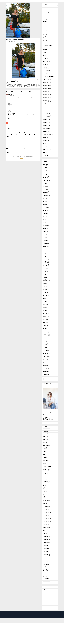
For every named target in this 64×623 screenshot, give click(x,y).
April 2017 (44, 220)
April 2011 (44, 328)
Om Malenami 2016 (46, 95)
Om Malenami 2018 (46, 98)
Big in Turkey (45, 12)
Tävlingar (44, 103)
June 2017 (44, 217)
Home (25, 1)
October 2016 (45, 229)
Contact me (30, 1)
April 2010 (44, 346)
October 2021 (45, 162)
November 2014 (45, 264)
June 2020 (44, 168)
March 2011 (44, 329)
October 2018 (45, 194)
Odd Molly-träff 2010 (46, 82)
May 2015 (44, 255)
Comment (8, 136)
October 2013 (45, 283)
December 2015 (45, 244)
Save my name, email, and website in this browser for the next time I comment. (23, 156)
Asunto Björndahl (46, 61)
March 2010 (45, 347)
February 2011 (45, 331)
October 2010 (45, 337)
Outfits (51, 1)
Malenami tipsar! (46, 149)
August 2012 (45, 304)
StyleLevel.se (13, 81)
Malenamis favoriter (46, 150)
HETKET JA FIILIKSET (46, 22)
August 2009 (45, 358)
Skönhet (44, 146)
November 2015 (45, 246)
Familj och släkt (45, 70)
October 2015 (45, 247)
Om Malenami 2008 (46, 83)
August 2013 (45, 286)
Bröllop (44, 67)
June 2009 (44, 361)
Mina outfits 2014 (46, 122)
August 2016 (45, 232)
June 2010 (44, 343)
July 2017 (44, 216)
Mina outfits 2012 (46, 119)
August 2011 (45, 322)
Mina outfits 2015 (46, 124)
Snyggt (44, 55)
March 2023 (45, 161)
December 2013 (45, 280)
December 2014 (45, 262)
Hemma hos (45, 25)
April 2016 (44, 238)
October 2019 (45, 179)
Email (25, 148)
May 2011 (44, 326)
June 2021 (44, 165)
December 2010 (45, 334)
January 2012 (45, 314)
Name (7, 148)
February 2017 (45, 223)
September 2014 (45, 267)
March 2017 (45, 222)
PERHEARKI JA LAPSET (46, 145)
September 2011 (45, 320)
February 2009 (45, 367)
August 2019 (45, 182)
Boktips (44, 33)
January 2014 (45, 279)
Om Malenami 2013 (46, 91)
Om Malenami (35, 1)
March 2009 (45, 365)
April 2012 (44, 310)
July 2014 (44, 270)
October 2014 (45, 265)
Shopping (44, 473)
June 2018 (44, 200)
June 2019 (44, 183)
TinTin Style (45, 140)
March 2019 (45, 186)
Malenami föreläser (46, 77)
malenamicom (49, 418)
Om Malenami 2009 (46, 85)
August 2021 (45, 164)
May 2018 (44, 201)
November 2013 (45, 282)
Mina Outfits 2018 (46, 128)
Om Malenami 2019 (46, 100)
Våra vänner (45, 106)
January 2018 (45, 207)
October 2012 (45, 301)
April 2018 (44, 203)
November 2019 (45, 177)
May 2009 (44, 362)
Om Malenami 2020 (46, 101)
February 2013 (45, 295)
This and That (45, 104)
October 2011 (45, 319)
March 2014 (45, 276)
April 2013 (44, 292)
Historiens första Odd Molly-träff (48, 76)
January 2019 (45, 189)
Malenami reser (45, 13)
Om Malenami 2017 (46, 97)
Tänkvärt (44, 39)
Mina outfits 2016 (46, 125)
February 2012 (45, 313)
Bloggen (44, 64)
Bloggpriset (45, 65)
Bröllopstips (45, 68)
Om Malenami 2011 (46, 88)
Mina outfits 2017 (46, 127)
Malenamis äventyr (46, 16)
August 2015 (45, 250)
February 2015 (45, 259)
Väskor (44, 479)
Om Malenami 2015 (46, 94)
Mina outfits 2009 (46, 115)
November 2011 (45, 317)
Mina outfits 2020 (46, 131)
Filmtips (44, 34)
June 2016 (44, 235)
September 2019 (45, 180)
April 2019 (44, 185)
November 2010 (45, 335)
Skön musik (45, 37)
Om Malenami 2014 (46, 92)
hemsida (17, 86)
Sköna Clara (45, 561)
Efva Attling (45, 470)
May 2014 (44, 273)
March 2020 (45, 171)
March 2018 (45, 204)
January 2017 (45, 225)
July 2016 (44, 234)
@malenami (45, 608)
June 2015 (44, 253)
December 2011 (45, 316)
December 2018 (45, 191)
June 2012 (44, 307)
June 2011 (44, 325)
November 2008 (45, 371)
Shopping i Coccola (46, 137)
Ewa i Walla (45, 109)
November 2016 (45, 228)
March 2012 (45, 311)
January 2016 (45, 243)
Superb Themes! (13, 617)
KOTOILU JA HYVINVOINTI (47, 45)
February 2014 (45, 277)
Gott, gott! (45, 36)
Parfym (44, 152)
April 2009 (44, 364)
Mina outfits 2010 (46, 116)
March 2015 (45, 258)
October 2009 (45, 355)
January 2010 (45, 350)
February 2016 (45, 241)
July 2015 (44, 252)
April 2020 (44, 170)
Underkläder (45, 564)
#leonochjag (45, 482)
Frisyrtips (44, 570)
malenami (48, 416)
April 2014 (44, 274)
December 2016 (45, 226)
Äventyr (44, 433)
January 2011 (45, 332)
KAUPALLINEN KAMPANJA (47, 43)
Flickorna (44, 21)
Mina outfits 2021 (46, 133)
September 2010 (45, 338)
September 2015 (45, 249)
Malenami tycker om (46, 79)
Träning (44, 40)
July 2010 (44, 341)
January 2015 (45, 261)
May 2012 (44, 308)
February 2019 (45, 188)
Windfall (44, 19)
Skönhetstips (45, 153)
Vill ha (44, 143)
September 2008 (46, 374)
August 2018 (45, 197)
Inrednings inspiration (46, 27)
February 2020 (45, 173)
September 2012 (45, 302)
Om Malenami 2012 (46, 89)
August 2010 (45, 340)
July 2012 (44, 305)
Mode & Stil (45, 49)
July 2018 (44, 198)
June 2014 (44, 271)
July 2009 (44, 359)
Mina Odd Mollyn (46, 112)
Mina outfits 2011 (46, 118)
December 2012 (45, 298)
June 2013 (44, 289)
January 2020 (45, 174)
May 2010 (44, 344)
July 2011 (44, 323)
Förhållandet (45, 71)
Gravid (44, 74)
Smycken (44, 476)
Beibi (44, 485)
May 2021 (44, 167)
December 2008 (45, 370)
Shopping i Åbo (45, 136)
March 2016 (45, 240)
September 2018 (45, 195)
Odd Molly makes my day (47, 134)
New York (44, 18)
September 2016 (45, 231)
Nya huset (55, 1)
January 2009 (45, 368)
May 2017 (44, 219)
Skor (44, 52)
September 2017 (45, 213)
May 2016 (44, 237)
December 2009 (45, 352)
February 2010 (45, 349)
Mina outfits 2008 (46, 113)
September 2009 (46, 356)
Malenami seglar (46, 15)
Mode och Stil (46, 1)
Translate (46, 582)
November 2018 (45, 192)
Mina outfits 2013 (46, 121)
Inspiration (44, 31)
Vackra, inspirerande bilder (47, 42)
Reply (9, 105)
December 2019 (45, 176)
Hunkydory (45, 110)
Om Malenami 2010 (46, 86)
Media (44, 80)
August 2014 (45, 268)
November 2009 (45, 353)
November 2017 (45, 210)
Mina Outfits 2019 (46, 130)
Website (7, 152)
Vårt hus (44, 30)
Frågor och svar (45, 73)
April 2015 (44, 256)
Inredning (40, 1)
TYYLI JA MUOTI (45, 155)
